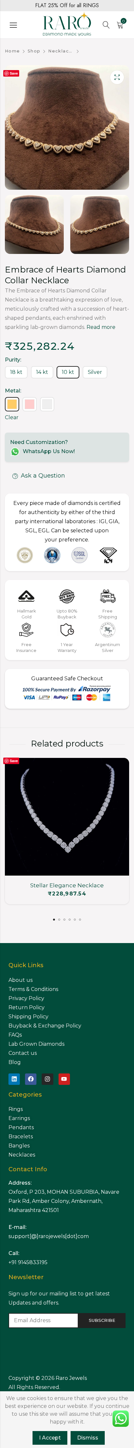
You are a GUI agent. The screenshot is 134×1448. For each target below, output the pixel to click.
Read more (101, 327)
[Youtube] (64, 1079)
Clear (12, 417)
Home (12, 51)
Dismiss (87, 1438)
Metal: (13, 391)
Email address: (43, 1320)
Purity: (13, 360)
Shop (34, 51)
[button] (54, 920)
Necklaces (61, 51)
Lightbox (117, 77)
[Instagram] (47, 1079)
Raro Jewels (72, 1378)
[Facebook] (30, 1079)
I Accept (50, 1438)
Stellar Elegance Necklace (67, 885)
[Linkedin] (14, 1079)
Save (14, 73)
